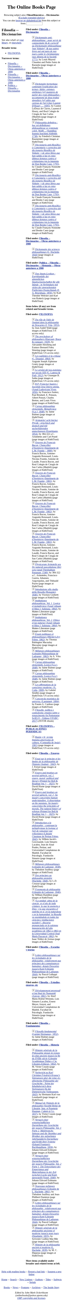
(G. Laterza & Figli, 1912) (46, 373)
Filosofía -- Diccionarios (38, 30)
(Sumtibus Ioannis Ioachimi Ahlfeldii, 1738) (45, 129)
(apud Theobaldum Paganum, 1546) (46, 568)
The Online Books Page (31, 6)
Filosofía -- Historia (49, 1044)
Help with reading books (13, 1271)
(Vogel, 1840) (46, 1166)
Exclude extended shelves (31, 17)
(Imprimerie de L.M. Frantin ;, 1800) (45, 446)
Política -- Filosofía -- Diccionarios (14, 88)
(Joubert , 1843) (46, 761)
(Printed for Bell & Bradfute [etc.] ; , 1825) (45, 778)
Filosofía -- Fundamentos (38, 1024)
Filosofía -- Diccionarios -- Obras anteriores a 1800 (16, 67)
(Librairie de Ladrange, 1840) (46, 890)
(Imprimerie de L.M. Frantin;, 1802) (45, 477)
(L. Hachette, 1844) (46, 252)
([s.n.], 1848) (44, 409)
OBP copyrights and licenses (31, 1298)
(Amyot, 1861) (46, 993)
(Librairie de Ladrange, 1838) (46, 865)
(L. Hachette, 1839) (46, 1247)
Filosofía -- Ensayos (49, 753)
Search (13, 1279)
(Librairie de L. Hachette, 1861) (45, 1189)
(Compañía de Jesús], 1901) (46, 741)
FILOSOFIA (14, 53)
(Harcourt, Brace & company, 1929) (46, 339)
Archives (36, 1287)
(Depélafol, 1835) (45, 1232)
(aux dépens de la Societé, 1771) (46, 48)
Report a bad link (36, 1271)
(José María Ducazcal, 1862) (46, 918)
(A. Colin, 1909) (44, 687)
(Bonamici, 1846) (45, 592)
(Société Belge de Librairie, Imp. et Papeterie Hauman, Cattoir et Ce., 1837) (46, 1108)
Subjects (58, 1279)
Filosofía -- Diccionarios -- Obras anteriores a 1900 (16, 78)
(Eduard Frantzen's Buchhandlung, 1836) (46, 1133)
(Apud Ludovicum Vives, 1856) (45, 388)
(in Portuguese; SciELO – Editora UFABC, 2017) (46, 715)
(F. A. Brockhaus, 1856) (46, 283)
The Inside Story (51, 1287)
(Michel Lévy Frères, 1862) (46, 637)
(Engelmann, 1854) (45, 427)
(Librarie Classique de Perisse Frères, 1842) (45, 830)
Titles (48, 1279)
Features (25, 1287)
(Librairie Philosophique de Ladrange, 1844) (46, 965)
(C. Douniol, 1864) (46, 357)
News (15, 1287)
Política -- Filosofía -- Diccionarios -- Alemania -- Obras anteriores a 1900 (43, 265)
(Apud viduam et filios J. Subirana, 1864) (46, 604)
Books (7, 1287)
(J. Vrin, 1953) (45, 322)
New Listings (25, 1279)
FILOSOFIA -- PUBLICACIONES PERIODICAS (40, 729)
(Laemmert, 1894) (45, 700)
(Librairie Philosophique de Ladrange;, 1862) (46, 654)
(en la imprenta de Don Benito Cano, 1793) (46, 154)
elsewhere (16, 42)
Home (4, 1279)
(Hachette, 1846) (42, 878)
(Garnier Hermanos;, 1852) (45, 1032)
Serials (32, 1282)
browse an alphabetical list (28, 20)
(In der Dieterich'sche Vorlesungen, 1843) (46, 1083)
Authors (39, 1279)
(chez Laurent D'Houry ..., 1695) (46, 95)
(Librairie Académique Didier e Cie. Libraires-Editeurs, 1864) (46, 1057)
